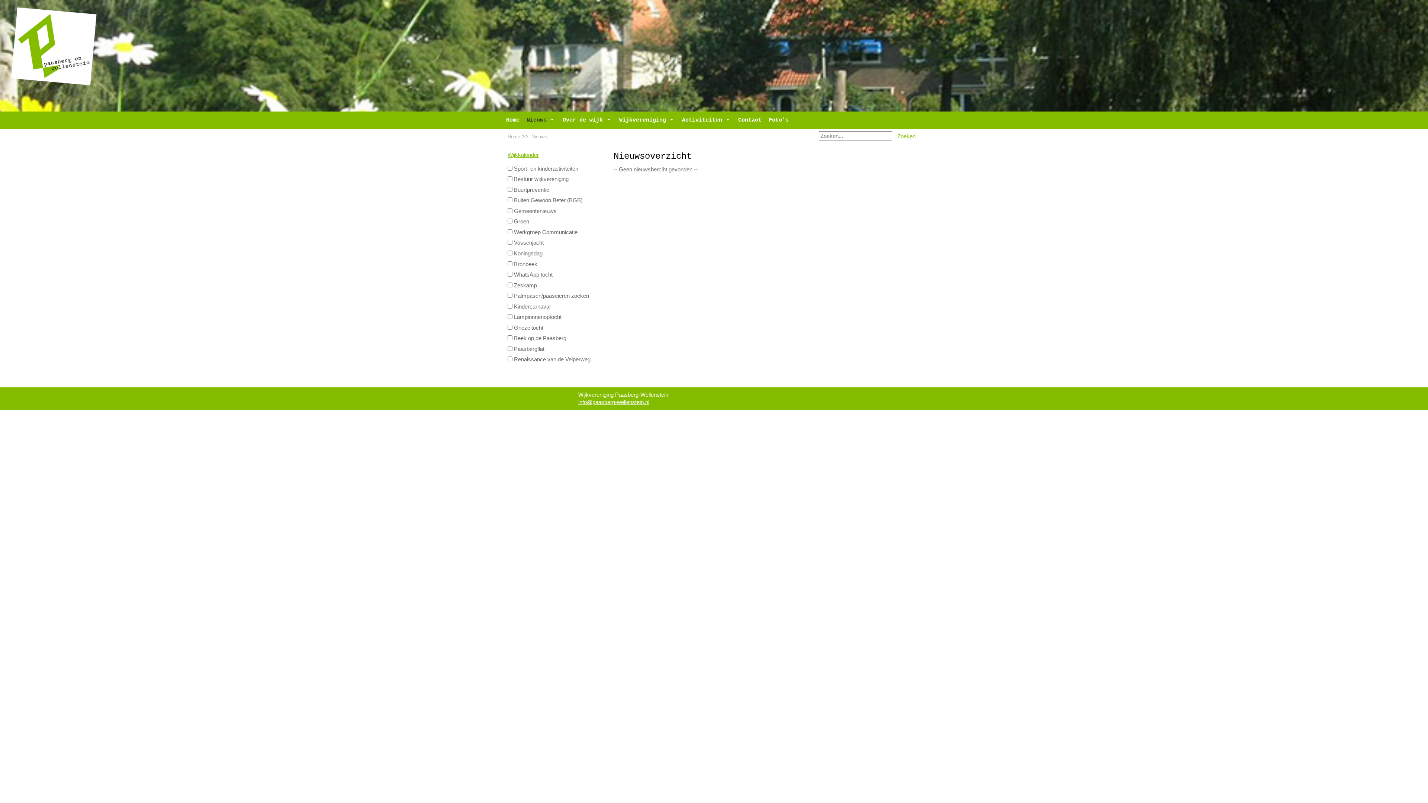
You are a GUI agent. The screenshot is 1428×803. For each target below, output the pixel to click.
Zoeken (906, 136)
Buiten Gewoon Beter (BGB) (547, 200)
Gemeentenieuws (534, 211)
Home (514, 136)
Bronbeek (524, 264)
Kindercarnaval (531, 307)
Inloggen (871, 395)
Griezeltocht (527, 328)
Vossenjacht (528, 243)
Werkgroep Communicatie (545, 232)
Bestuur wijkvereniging (540, 179)
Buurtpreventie (530, 190)
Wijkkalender (523, 155)
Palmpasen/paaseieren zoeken (550, 296)
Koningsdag (527, 254)
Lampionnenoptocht (537, 317)
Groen (520, 222)
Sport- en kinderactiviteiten (545, 169)
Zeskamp (524, 285)
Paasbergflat (528, 349)
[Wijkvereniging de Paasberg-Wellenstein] (54, 46)
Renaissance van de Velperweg (551, 359)
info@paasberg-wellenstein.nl (613, 402)
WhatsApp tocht (532, 275)
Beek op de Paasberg (539, 338)
